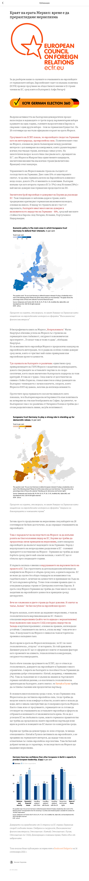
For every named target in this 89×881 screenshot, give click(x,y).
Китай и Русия (63, 683)
